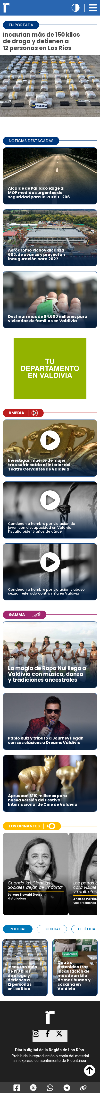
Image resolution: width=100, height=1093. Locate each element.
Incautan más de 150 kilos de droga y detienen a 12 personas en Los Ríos (41, 41)
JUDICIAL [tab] (51, 929)
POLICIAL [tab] (17, 929)
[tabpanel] (50, 965)
